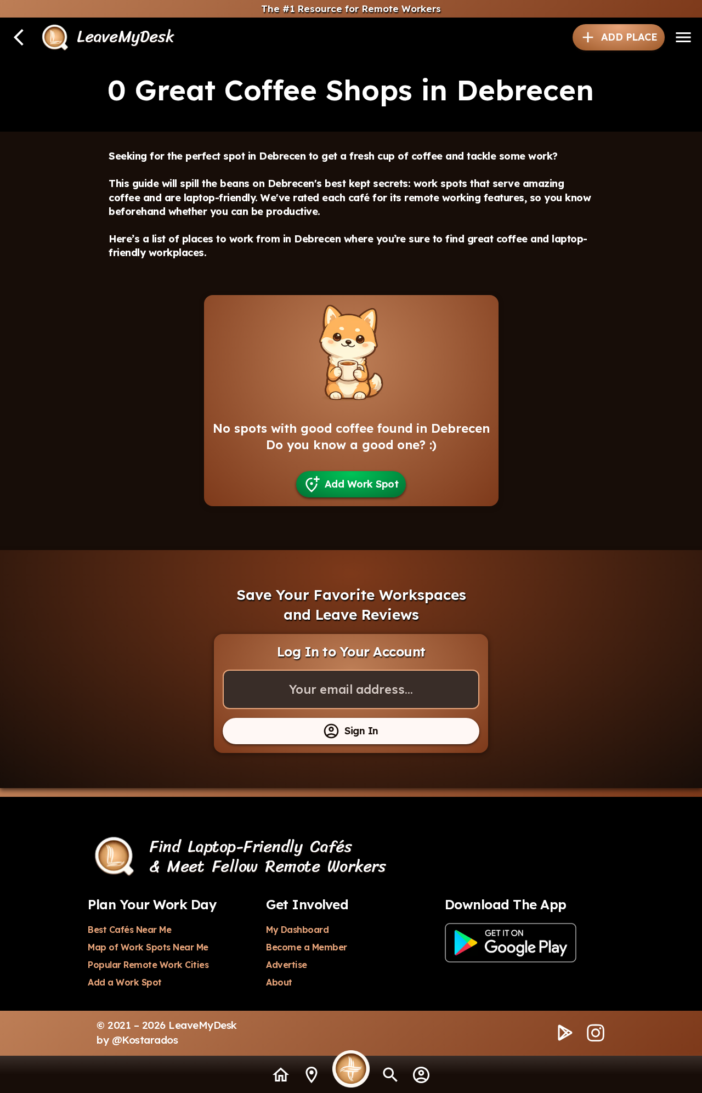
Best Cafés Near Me (129, 929)
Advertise (286, 964)
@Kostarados (145, 1039)
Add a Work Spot (125, 982)
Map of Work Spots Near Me (148, 947)
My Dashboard (297, 929)
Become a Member (306, 947)
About (279, 982)
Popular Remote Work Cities (148, 964)
